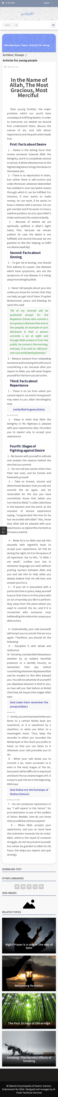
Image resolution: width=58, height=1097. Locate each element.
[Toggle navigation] (52, 25)
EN (23, 886)
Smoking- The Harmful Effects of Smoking (29, 1059)
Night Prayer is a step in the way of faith (29, 946)
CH (35, 886)
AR (16, 886)
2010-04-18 (12, 66)
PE (41, 886)
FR (29, 886)
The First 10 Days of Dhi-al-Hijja (29, 1023)
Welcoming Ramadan (29, 985)
